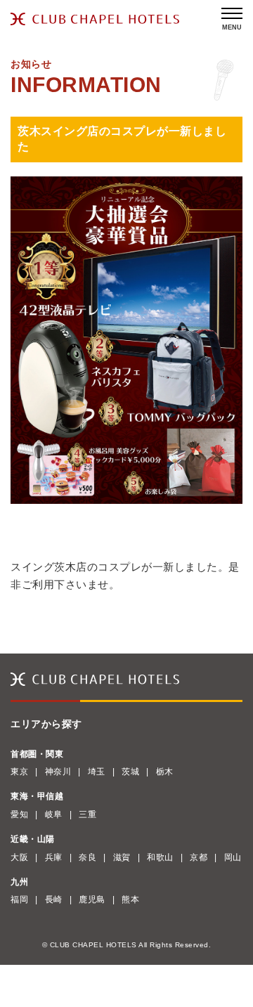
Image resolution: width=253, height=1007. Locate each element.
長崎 (54, 899)
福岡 (19, 899)
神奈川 (58, 772)
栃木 (165, 772)
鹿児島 (92, 899)
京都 (198, 857)
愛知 (19, 814)
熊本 (130, 899)
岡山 (233, 857)
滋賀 (122, 857)
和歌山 (160, 857)
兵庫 (54, 857)
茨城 (130, 772)
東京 (19, 772)
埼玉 (96, 772)
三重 (87, 814)
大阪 (19, 857)
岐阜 (54, 814)
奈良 (87, 857)
